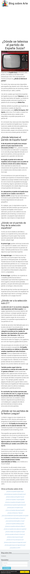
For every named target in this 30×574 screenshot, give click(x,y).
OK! (24, 571)
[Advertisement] (15, 23)
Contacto (3, 556)
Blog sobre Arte (18, 3)
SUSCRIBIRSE (6, 568)
